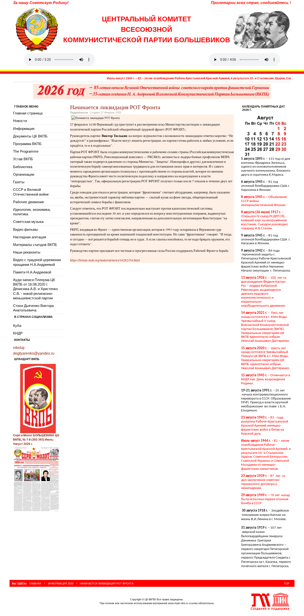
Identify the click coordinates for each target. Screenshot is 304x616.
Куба (17, 326)
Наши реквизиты (26, 252)
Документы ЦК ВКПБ (30, 136)
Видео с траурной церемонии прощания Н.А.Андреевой (37, 262)
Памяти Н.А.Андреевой (32, 272)
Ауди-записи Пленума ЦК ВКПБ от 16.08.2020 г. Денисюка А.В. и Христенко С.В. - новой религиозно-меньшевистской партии (35, 289)
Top (286, 583)
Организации (23, 174)
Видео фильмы (25, 229)
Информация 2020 (60, 583)
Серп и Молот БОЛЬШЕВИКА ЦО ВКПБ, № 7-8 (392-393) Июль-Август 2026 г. (36, 440)
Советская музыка (28, 222)
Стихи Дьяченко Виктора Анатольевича (33, 308)
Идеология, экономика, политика (32, 211)
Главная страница (28, 113)
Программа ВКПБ (27, 144)
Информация (23, 129)
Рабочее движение (28, 202)
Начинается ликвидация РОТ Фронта (115, 107)
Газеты (18, 182)
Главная (35, 583)
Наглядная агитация (29, 237)
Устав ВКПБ (23, 159)
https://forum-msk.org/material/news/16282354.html (105, 260)
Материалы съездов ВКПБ (35, 245)
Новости (20, 121)
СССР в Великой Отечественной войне (31, 192)
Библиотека (22, 167)
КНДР (18, 333)
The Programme (25, 151)
